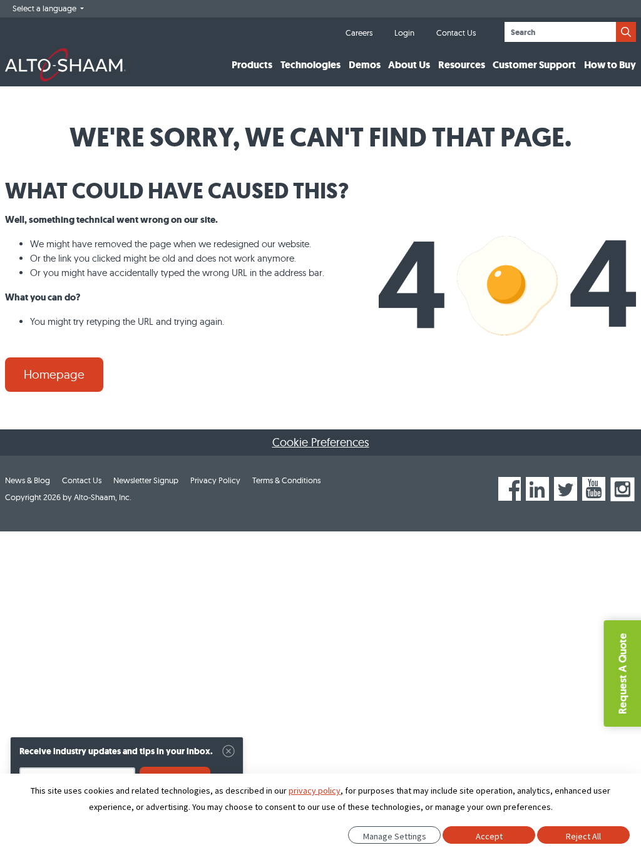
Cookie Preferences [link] (320, 442)
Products (252, 64)
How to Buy (610, 64)
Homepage (54, 374)
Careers (359, 33)
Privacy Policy (215, 480)
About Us (409, 64)
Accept (489, 836)
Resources (461, 64)
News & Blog (27, 480)
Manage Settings (394, 836)
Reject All (583, 836)
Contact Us (456, 33)
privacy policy (315, 790)
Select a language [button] (45, 8)
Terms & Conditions (286, 480)
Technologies (310, 64)
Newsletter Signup (145, 480)
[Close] (228, 751)
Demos (365, 64)
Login (404, 33)
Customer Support (534, 64)
